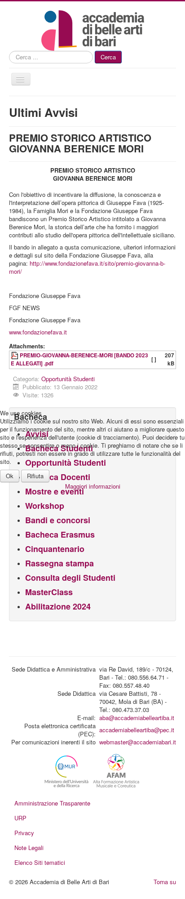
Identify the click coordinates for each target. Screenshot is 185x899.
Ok (9, 476)
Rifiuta (35, 476)
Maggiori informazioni (92, 486)
